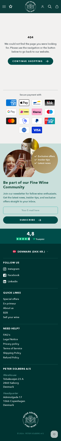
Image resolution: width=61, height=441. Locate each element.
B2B (5, 312)
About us (8, 308)
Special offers (11, 299)
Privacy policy (11, 344)
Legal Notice (10, 339)
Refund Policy (11, 357)
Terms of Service (12, 348)
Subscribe (27, 219)
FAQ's (6, 335)
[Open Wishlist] (10, 6)
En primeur (9, 303)
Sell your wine (11, 317)
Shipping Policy (12, 353)
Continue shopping (27, 61)
